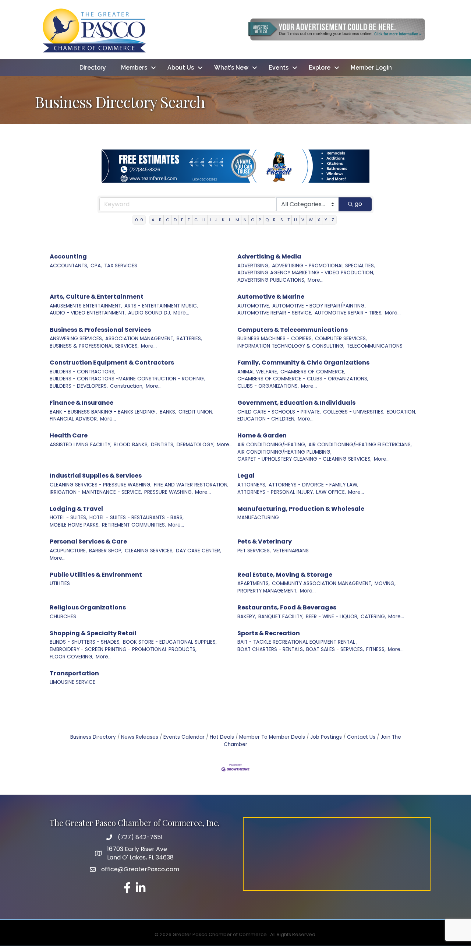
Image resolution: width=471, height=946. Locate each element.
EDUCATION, (401, 411)
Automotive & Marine (270, 296)
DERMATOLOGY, (196, 444)
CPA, (96, 265)
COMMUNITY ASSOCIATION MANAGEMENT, (322, 583)
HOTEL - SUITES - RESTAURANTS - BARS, (136, 517)
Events (278, 67)
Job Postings (326, 737)
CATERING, (373, 616)
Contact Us (361, 737)
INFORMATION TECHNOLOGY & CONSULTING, (290, 345)
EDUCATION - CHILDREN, (266, 418)
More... (315, 280)
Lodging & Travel (76, 508)
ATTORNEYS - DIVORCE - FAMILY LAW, (313, 484)
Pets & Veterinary (264, 541)
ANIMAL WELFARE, (257, 371)
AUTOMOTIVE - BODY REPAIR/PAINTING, (319, 305)
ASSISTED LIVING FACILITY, (80, 444)
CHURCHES (63, 616)
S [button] (281, 220)
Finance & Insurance (81, 402)
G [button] (196, 220)
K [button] (223, 220)
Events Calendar (184, 737)
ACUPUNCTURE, (68, 550)
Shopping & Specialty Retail (93, 633)
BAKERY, (246, 616)
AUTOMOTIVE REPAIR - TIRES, (349, 312)
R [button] (274, 220)
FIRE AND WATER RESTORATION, (191, 484)
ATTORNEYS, (251, 484)
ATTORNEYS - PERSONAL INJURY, (275, 492)
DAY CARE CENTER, (198, 550)
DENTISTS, (162, 444)
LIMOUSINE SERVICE (72, 682)
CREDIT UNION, (195, 411)
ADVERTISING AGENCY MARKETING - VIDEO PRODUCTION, (305, 272)
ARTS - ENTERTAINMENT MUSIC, (161, 305)
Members (134, 67)
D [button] (175, 220)
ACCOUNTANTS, (69, 265)
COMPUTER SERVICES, (341, 338)
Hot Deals (222, 737)
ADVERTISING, (253, 265)
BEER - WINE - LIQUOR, (332, 616)
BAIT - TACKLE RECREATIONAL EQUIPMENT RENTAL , (297, 642)
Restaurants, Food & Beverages (286, 607)
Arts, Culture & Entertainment (97, 296)
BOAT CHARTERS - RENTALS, (270, 649)
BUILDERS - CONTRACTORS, (83, 371)
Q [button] (267, 220)
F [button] (189, 220)
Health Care (69, 435)
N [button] (245, 220)
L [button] (230, 220)
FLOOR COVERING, (71, 656)
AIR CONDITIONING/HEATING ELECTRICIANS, (360, 444)
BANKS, (168, 411)
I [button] (210, 220)
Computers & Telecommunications (292, 330)
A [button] (153, 220)
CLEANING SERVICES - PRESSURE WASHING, (101, 484)
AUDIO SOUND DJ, (149, 312)
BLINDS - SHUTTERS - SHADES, (85, 642)
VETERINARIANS (291, 550)
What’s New (231, 67)
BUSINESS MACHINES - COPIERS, (275, 338)
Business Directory (93, 737)
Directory (92, 67)
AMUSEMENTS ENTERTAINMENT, (86, 305)
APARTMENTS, (253, 583)
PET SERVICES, (254, 550)
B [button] (160, 220)
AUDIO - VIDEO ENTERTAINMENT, (88, 312)
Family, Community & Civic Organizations (303, 362)
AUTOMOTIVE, (253, 305)
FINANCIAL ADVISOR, (74, 418)
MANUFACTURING (258, 517)
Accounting (68, 256)
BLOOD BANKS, (131, 444)
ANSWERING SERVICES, (76, 338)
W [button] (311, 220)
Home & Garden (262, 435)
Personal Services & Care (88, 541)
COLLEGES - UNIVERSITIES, (354, 411)
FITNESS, (376, 649)
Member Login (371, 67)
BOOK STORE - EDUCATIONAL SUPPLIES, (170, 642)
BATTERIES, (189, 338)
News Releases (139, 737)
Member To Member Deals (272, 737)
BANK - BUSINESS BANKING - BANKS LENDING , (103, 411)
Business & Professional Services (100, 330)
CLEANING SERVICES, (149, 550)
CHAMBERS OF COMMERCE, (313, 371)
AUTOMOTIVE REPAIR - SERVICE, (274, 312)
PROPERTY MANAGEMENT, (267, 590)
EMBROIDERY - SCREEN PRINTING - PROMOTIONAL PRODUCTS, (123, 649)
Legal (246, 475)
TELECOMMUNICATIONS (375, 345)
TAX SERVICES (120, 265)
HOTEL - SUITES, (68, 517)
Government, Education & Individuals (296, 402)
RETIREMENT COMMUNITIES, (134, 524)
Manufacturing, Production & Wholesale (300, 508)
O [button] (252, 220)
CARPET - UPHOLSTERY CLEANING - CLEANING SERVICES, (304, 459)
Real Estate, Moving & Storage (284, 574)
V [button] (302, 220)
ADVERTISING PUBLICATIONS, (271, 280)
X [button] (319, 220)
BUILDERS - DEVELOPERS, (79, 386)
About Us (180, 67)
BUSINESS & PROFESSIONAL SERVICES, (94, 345)
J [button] (216, 220)
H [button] (203, 220)
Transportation (74, 673)
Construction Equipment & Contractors (112, 362)
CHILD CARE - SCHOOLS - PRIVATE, (279, 411)
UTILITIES (60, 583)
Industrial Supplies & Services (96, 475)
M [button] (237, 220)
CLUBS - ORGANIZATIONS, (268, 386)
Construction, (127, 386)
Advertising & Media (269, 256)
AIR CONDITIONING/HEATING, (271, 444)
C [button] (167, 220)
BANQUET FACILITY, (281, 616)
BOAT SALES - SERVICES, (335, 649)
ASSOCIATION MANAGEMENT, (139, 338)
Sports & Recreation (268, 633)
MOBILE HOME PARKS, (75, 524)
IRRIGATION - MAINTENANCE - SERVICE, (96, 492)
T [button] (288, 220)
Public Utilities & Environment (96, 574)
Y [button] (326, 220)
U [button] (295, 220)
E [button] (182, 220)
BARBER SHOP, (106, 550)
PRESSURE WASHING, (168, 492)
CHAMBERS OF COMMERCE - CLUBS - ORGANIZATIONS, (302, 378)
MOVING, (385, 583)
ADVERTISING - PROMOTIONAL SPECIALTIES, (323, 265)
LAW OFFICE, (331, 492)
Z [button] (333, 220)
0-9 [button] (139, 220)
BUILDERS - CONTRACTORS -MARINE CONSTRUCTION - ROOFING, (127, 378)
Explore (319, 67)
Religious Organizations (88, 607)
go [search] (358, 204)
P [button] (260, 220)
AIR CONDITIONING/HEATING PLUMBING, (284, 452)
